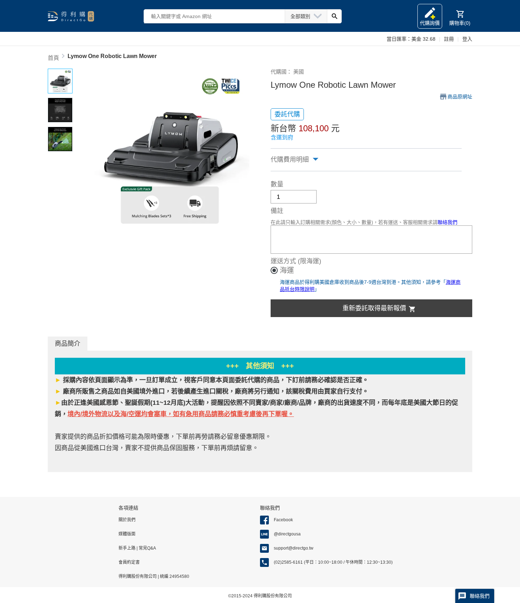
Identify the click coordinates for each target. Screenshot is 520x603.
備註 (277, 210)
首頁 (53, 58)
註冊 (449, 39)
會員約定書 (129, 562)
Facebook (283, 519)
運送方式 (283, 261)
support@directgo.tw (293, 548)
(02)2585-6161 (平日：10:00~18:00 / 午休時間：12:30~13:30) (333, 562)
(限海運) (309, 261)
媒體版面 (127, 534)
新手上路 (128, 548)
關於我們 (127, 519)
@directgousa (287, 534)
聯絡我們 (447, 222)
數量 (277, 184)
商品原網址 (459, 96)
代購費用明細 (290, 159)
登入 (467, 39)
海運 (287, 270)
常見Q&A (147, 548)
